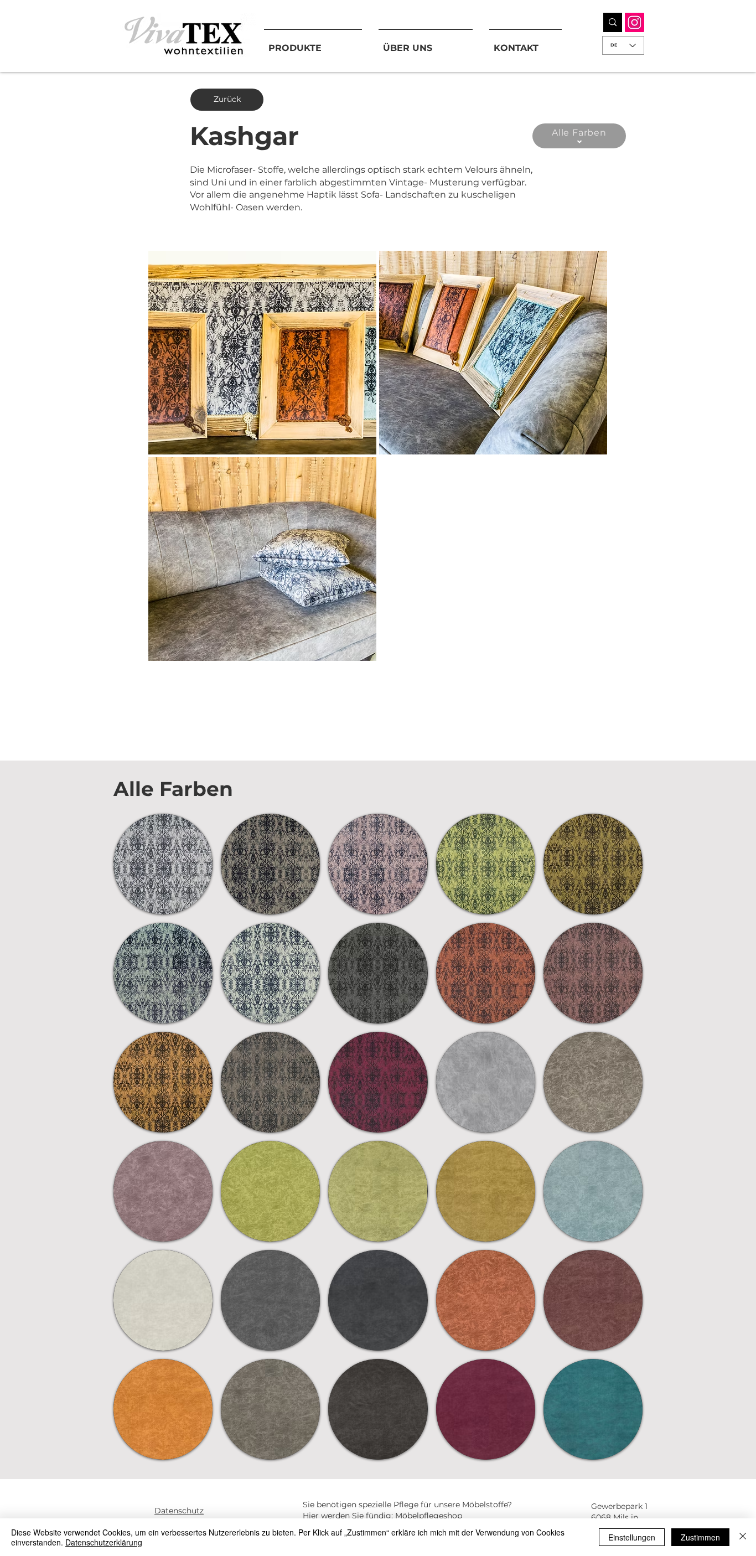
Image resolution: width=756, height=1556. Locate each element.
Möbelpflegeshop (428, 1516)
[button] (262, 352)
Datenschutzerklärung (103, 1542)
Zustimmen (700, 1537)
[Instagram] (634, 22)
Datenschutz (179, 1511)
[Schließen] (742, 1537)
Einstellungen (631, 1537)
